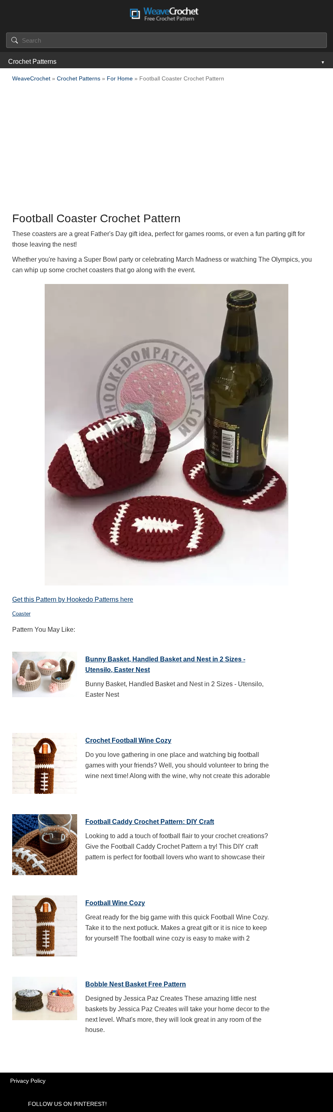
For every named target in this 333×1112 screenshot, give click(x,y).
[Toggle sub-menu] (322, 62)
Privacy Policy (27, 1080)
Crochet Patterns (32, 61)
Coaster (21, 614)
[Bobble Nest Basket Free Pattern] (44, 1005)
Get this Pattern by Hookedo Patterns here (72, 599)
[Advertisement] (166, 149)
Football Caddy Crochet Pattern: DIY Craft (149, 821)
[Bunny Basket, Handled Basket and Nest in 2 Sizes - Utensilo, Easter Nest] (44, 680)
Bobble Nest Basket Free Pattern (135, 984)
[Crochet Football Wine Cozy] (44, 761)
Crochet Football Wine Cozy (128, 740)
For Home (120, 78)
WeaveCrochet (31, 78)
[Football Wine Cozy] (44, 923)
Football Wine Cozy (115, 903)
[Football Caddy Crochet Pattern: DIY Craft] (44, 842)
